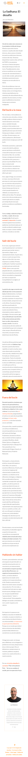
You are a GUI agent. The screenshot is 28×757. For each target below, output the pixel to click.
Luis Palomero (9, 19)
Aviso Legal (13, 752)
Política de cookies (17, 754)
